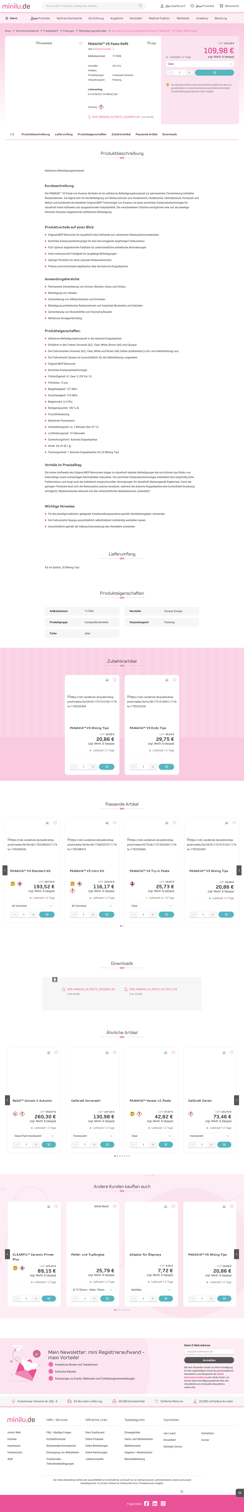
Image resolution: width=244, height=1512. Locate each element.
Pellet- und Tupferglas (87, 1255)
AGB (219, 1374)
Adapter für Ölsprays (145, 1255)
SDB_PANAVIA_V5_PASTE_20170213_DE (153, 989)
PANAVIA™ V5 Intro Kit (87, 871)
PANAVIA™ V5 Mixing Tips (89, 728)
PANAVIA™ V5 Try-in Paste (149, 871)
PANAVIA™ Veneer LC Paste (150, 1101)
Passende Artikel (146, 134)
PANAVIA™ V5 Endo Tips (148, 728)
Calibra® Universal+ (86, 1101)
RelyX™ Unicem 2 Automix (32, 1101)
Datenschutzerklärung (196, 1377)
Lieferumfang (64, 134)
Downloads (169, 134)
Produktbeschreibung (36, 134)
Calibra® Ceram (200, 1101)
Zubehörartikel (121, 134)
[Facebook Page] (147, 1504)
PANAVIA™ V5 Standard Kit (30, 871)
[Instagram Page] (164, 1504)
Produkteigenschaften (92, 134)
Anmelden (209, 1360)
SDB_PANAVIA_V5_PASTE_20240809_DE (91, 989)
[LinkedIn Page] (156, 1504)
